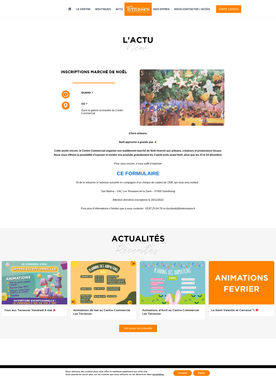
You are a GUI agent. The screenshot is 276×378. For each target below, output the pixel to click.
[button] (228, 9)
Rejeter (201, 372)
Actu (119, 9)
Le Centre (83, 9)
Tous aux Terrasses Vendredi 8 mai (28, 310)
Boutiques (103, 9)
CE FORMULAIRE (138, 173)
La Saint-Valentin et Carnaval (231, 310)
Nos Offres (161, 9)
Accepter (182, 372)
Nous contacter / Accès (192, 9)
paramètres (158, 374)
